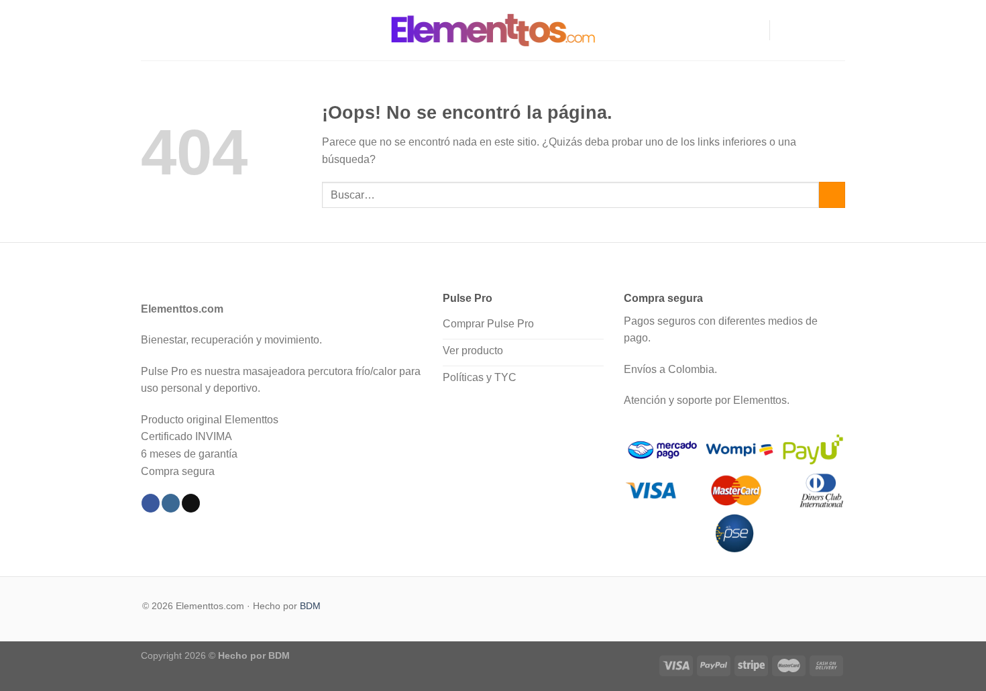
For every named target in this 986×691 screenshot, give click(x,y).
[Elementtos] (493, 29)
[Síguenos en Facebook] (784, 30)
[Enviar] (832, 195)
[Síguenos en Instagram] (801, 30)
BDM (310, 605)
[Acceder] (753, 30)
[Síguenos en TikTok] (819, 30)
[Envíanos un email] (836, 30)
